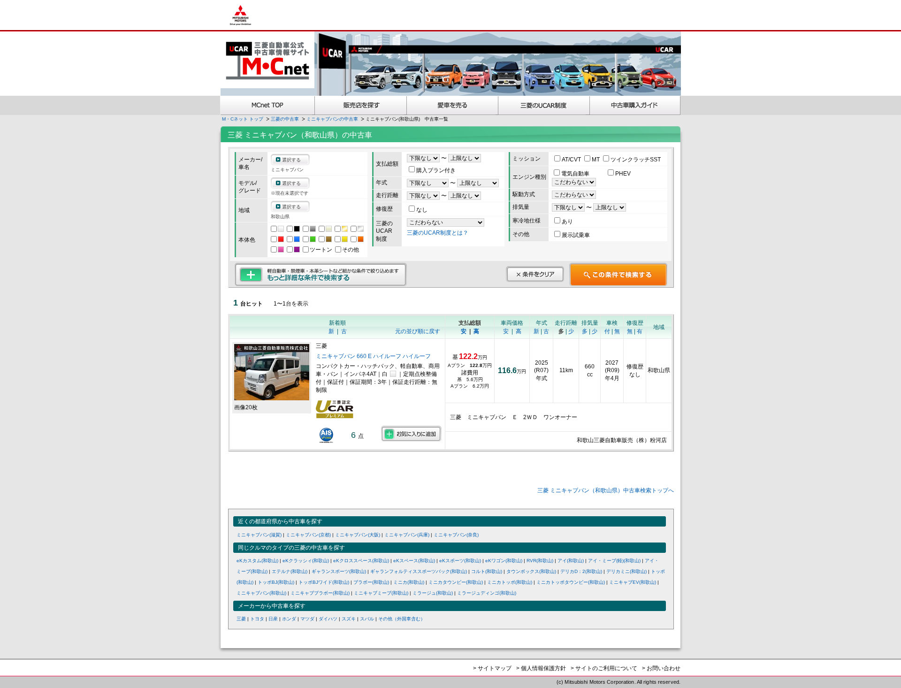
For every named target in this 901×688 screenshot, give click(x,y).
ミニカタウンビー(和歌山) (455, 582)
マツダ (307, 618)
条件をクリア (535, 274)
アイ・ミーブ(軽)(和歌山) (614, 560)
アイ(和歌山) (570, 560)
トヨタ (257, 618)
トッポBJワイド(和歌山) (323, 582)
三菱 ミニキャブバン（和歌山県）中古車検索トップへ (605, 490)
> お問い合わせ (661, 668)
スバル (367, 618)
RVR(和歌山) (540, 560)
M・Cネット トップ (242, 119)
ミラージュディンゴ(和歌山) (486, 593)
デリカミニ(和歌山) (626, 571)
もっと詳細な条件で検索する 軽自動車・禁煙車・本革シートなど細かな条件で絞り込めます (321, 274)
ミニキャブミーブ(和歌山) (381, 593)
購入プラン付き (436, 170)
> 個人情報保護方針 (541, 668)
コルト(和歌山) (486, 571)
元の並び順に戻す (417, 331)
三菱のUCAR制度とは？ (437, 232)
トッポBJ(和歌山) (276, 582)
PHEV (623, 173)
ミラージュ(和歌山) (432, 593)
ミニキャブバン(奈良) (456, 534)
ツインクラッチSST (636, 159)
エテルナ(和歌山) (289, 571)
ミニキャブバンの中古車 (332, 119)
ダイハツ (328, 618)
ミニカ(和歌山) (408, 582)
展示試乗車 (576, 235)
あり (567, 221)
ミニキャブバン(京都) (308, 534)
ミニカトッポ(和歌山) (509, 582)
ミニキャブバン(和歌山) (261, 593)
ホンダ (289, 618)
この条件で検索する (618, 274)
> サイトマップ (492, 668)
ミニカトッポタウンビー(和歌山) (570, 582)
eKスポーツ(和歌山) (460, 560)
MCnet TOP (267, 105)
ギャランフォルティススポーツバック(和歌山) (418, 571)
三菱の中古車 (285, 119)
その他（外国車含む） (401, 618)
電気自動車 (576, 173)
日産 (273, 618)
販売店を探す (361, 105)
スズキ (349, 618)
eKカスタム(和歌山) (257, 560)
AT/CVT (572, 159)
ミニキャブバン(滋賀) (259, 534)
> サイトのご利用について (604, 668)
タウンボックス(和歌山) (531, 571)
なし (422, 209)
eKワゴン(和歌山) (503, 560)
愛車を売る (452, 105)
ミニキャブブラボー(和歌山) (320, 593)
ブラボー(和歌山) (371, 582)
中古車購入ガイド (635, 105)
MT (596, 159)
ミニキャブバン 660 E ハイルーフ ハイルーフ (373, 356)
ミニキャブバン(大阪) (357, 534)
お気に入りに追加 (411, 434)
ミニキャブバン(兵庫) (406, 534)
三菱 (241, 618)
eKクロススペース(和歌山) (361, 560)
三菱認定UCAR (544, 105)
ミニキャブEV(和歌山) (632, 582)
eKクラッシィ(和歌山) (306, 560)
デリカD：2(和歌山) (581, 571)
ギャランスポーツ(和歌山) (339, 571)
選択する (291, 159)
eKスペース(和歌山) (414, 560)
